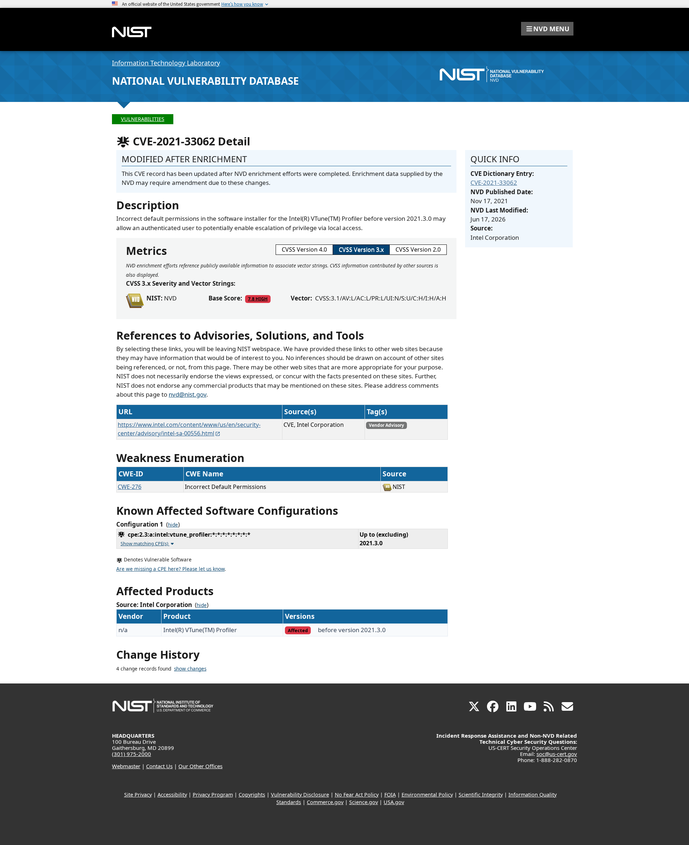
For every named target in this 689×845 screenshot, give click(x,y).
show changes (190, 669)
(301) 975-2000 (131, 753)
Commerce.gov (325, 802)
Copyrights (252, 794)
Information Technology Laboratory (166, 63)
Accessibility (172, 794)
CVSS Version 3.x (361, 249)
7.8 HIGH (258, 298)
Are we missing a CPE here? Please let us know (170, 569)
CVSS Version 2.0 (418, 249)
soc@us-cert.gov (556, 753)
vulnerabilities (142, 119)
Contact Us (159, 766)
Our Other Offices (200, 766)
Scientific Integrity (481, 794)
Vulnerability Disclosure (300, 794)
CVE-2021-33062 (493, 182)
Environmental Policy (427, 794)
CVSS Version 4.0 (304, 249)
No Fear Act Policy (357, 794)
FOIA (390, 794)
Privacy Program (213, 794)
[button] (547, 29)
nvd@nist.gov (187, 394)
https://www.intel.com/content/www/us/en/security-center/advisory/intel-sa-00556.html (189, 429)
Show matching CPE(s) (145, 543)
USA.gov (394, 802)
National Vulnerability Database (205, 81)
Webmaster (126, 766)
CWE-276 (129, 487)
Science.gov (363, 802)
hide (173, 525)
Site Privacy (138, 794)
